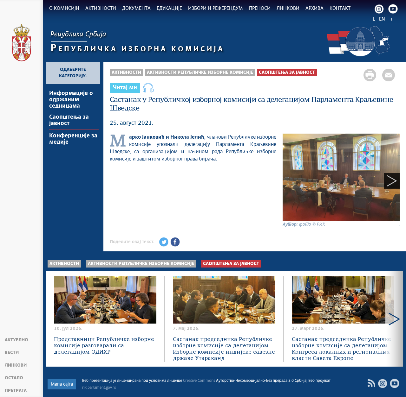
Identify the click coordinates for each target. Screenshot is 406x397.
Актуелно (16, 340)
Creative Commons (199, 381)
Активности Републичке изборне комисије (200, 72)
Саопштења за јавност (69, 120)
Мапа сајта (62, 384)
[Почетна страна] (21, 44)
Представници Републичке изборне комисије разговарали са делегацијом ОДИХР (104, 346)
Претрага (16, 390)
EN (382, 19)
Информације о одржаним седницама (71, 100)
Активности (126, 72)
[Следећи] (392, 181)
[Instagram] (379, 9)
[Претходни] (290, 181)
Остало (14, 378)
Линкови (16, 365)
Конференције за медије (73, 139)
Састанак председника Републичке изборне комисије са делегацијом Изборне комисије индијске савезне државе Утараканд (224, 349)
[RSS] (371, 383)
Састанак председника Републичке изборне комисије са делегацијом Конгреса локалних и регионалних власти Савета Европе (341, 349)
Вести (12, 352)
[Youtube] (393, 9)
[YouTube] (394, 383)
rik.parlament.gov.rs (99, 388)
